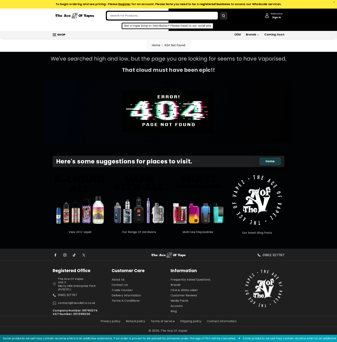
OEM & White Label (184, 290)
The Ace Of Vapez (174, 331)
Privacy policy (110, 321)
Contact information (221, 321)
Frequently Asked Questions (190, 280)
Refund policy (135, 321)
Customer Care (128, 271)
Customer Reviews (184, 295)
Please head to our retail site (190, 26)
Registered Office (71, 271)
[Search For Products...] (223, 16)
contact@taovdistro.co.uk (76, 303)
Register (124, 4)
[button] (252, 35)
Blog (174, 311)
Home (156, 45)
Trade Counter (122, 290)
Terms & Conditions (126, 301)
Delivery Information (126, 295)
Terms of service (163, 321)
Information (184, 271)
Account (177, 306)
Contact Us (120, 285)
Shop (61, 35)
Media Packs (179, 301)
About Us (118, 280)
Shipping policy (191, 321)
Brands (251, 34)
